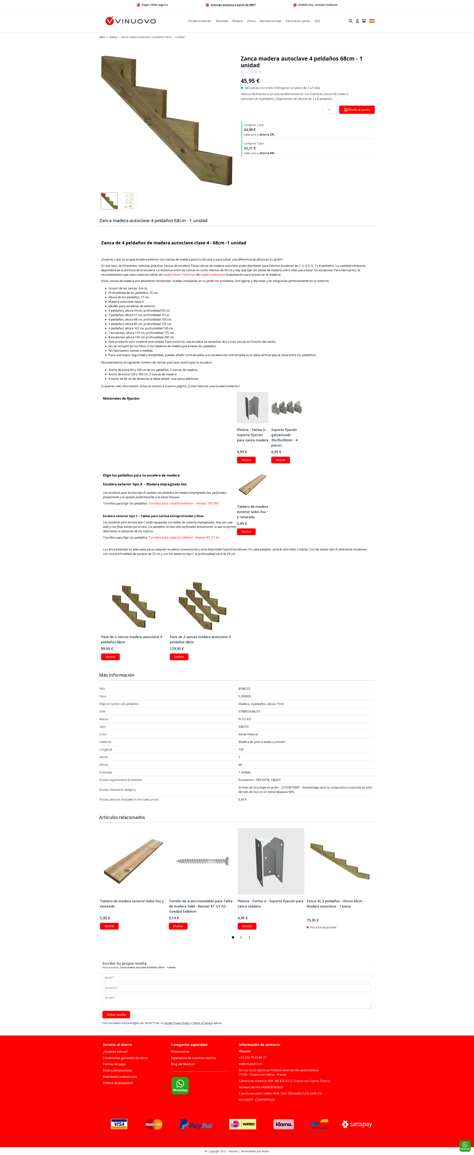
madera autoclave (213, 275)
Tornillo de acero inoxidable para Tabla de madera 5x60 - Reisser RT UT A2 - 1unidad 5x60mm (201, 906)
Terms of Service (202, 1023)
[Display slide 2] (241, 937)
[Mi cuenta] (357, 21)
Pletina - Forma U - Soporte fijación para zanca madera (252, 434)
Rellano (237, 21)
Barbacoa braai (270, 21)
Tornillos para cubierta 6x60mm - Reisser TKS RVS (183, 503)
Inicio (102, 37)
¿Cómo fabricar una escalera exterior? (213, 386)
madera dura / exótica (178, 275)
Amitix (265, 1151)
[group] (252, 72)
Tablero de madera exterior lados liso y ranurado (252, 511)
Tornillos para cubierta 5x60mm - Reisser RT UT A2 (184, 537)
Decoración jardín (298, 21)
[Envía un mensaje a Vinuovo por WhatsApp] (203, 1085)
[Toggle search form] (350, 21)
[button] (166, 119)
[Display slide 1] (233, 937)
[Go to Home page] (130, 21)
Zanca (251, 21)
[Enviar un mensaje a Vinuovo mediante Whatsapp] (465, 1146)
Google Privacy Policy (177, 1023)
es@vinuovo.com (250, 1064)
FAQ (317, 21)
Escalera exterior (200, 21)
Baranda (222, 21)
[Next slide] (249, 937)
